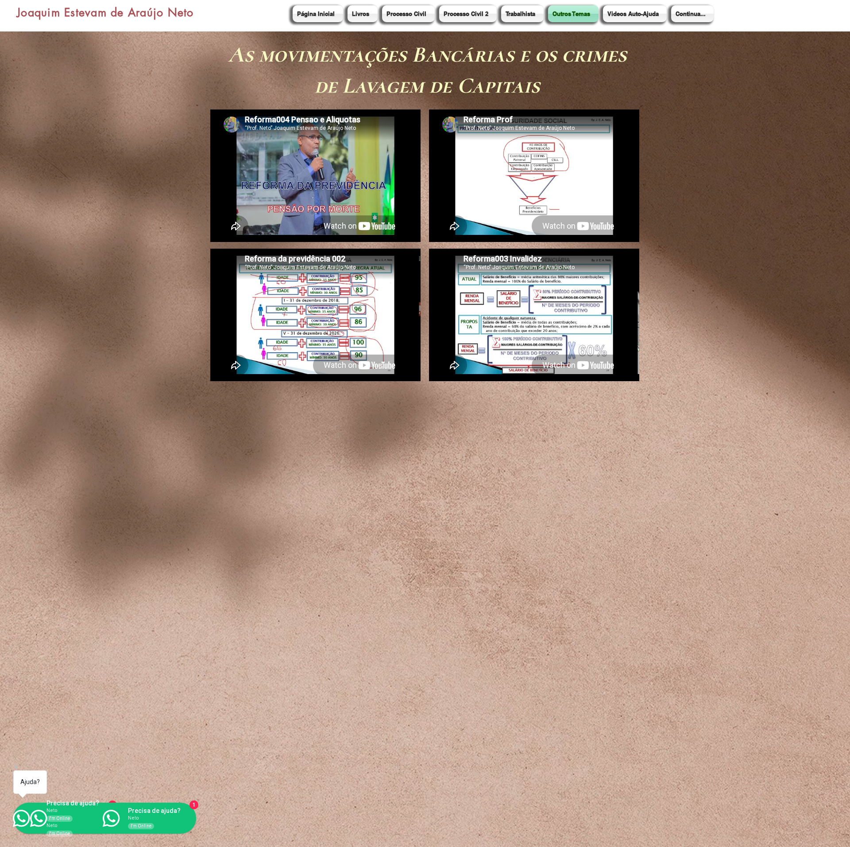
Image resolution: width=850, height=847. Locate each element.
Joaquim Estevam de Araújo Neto (105, 12)
